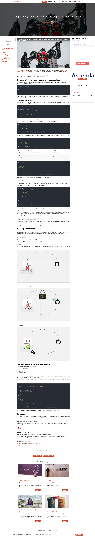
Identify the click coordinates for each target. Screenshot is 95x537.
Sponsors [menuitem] (71, 1)
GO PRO (44, 1)
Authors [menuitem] (75, 1)
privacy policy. (48, 534)
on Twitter (20, 428)
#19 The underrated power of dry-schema (55, 509)
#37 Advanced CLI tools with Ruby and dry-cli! (55, 478)
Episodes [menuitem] (50, 1)
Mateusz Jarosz (22, 447)
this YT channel (61, 427)
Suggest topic (38, 455)
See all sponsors (82, 78)
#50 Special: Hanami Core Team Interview (28, 478)
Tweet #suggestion (49, 455)
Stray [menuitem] (55, 1)
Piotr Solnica (66, 231)
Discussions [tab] (8, 41)
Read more (38, 490)
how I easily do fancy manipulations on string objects (40, 75)
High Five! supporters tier (34, 443)
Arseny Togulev (22, 445)
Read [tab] (8, 39)
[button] (8, 48)
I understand (79, 534)
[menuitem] (44, 1)
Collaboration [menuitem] (64, 1)
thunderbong (26, 156)
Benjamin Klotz (20, 443)
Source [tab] (8, 44)
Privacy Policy (54, 530)
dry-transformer (42, 231)
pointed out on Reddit (33, 156)
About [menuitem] (59, 1)
